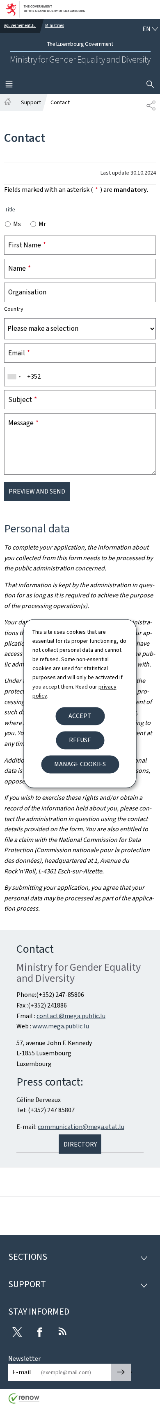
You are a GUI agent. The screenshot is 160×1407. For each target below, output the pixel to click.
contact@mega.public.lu (71, 1016)
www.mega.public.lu (60, 1026)
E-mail (21, 1372)
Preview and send (37, 491)
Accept (80, 715)
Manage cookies (80, 764)
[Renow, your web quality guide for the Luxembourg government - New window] (24, 1401)
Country (13, 309)
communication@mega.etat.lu (81, 1126)
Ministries (54, 25)
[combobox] (14, 376)
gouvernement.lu (20, 25)
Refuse (80, 740)
